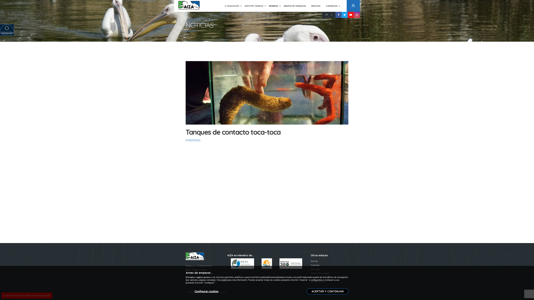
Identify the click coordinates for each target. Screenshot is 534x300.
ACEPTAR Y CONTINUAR (328, 291)
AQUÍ (224, 280)
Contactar (315, 265)
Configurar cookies (206, 291)
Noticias (314, 261)
